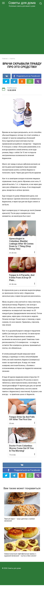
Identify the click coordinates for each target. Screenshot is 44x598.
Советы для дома (22, 3)
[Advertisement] (22, 30)
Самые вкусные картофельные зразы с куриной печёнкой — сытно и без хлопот (20, 555)
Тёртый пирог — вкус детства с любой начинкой (19, 520)
